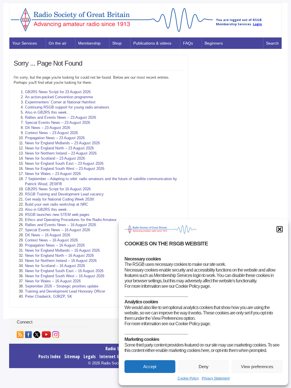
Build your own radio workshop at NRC (56, 204)
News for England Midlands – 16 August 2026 (62, 250)
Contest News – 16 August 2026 (51, 240)
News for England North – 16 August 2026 (59, 255)
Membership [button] (89, 43)
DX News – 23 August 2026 (47, 128)
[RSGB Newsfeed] (20, 334)
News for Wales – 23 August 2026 (53, 174)
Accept (149, 366)
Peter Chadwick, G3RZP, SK (48, 296)
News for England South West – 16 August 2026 (64, 276)
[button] (279, 229)
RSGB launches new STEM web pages (57, 214)
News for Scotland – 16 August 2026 (55, 266)
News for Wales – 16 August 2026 (53, 281)
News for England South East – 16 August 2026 (64, 271)
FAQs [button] (188, 43)
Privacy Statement (216, 378)
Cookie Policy (188, 378)
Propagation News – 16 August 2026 (55, 245)
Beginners (214, 43)
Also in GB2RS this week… (47, 112)
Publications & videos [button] (152, 43)
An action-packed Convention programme (59, 97)
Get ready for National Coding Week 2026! (59, 199)
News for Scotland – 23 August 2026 (55, 158)
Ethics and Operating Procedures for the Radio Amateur (71, 220)
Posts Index (49, 356)
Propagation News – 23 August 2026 (55, 138)
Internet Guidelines (117, 356)
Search (272, 43)
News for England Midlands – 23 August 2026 (62, 143)
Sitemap (72, 356)
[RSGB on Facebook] (28, 334)
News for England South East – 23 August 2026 (64, 163)
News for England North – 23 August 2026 (59, 148)
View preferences (257, 366)
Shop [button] (117, 43)
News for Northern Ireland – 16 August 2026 (61, 260)
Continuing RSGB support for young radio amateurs (67, 107)
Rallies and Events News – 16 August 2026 (60, 225)
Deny (204, 366)
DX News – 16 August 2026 (47, 235)
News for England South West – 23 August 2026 (64, 168)
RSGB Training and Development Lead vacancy (64, 194)
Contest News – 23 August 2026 (51, 133)
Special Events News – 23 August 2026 (57, 122)
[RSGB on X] (36, 334)
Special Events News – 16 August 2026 (57, 230)
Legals (90, 356)
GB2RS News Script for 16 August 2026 (58, 189)
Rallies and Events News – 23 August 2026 (60, 117)
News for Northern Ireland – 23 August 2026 (61, 153)
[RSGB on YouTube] (46, 334)
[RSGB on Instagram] (55, 334)
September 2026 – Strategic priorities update (61, 286)
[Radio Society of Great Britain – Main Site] (112, 32)
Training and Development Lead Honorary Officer (65, 291)
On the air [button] (57, 43)
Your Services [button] (24, 43)
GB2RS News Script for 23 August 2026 (58, 92)
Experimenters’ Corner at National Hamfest (60, 102)
